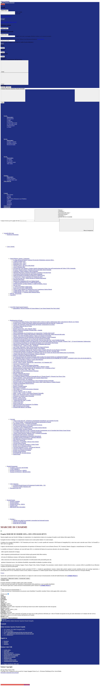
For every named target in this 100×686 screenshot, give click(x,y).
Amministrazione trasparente (11, 661)
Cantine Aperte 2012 (18, 401)
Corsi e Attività (11, 246)
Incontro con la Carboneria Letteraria (22, 446)
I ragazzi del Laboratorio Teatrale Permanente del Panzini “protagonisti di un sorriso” (34, 324)
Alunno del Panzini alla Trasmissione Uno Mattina (25, 404)
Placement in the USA (15, 488)
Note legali (6, 651)
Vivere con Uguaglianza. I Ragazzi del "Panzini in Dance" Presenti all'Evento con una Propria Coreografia (39, 349)
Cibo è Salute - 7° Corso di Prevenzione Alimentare (26, 365)
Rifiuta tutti (13, 578)
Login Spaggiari (40, 39)
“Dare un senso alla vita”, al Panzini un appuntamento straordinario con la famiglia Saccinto (35, 420)
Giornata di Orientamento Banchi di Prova (23, 383)
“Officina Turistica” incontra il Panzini (22, 429)
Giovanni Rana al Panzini (19, 443)
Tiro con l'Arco (17, 285)
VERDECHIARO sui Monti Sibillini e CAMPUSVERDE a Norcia (30, 283)
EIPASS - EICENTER (15, 293)
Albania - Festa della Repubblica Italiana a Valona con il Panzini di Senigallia (32, 335)
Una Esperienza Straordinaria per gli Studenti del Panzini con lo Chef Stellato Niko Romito (35, 342)
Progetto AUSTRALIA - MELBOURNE (20, 472)
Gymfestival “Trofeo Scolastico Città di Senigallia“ (25, 271)
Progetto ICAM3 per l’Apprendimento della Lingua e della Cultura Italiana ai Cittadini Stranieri (36, 382)
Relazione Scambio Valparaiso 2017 (22, 486)
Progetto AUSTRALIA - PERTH (18, 470)
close (2, 102)
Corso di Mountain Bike (19, 267)
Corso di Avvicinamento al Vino (21, 363)
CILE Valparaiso (14, 484)
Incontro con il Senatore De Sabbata (22, 450)
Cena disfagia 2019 (18, 327)
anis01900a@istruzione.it (19, 632)
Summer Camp (13, 505)
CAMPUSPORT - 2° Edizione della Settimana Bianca (26, 292)
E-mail (17, 36)
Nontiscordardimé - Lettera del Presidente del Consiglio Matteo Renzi (30, 377)
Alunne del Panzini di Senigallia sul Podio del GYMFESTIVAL (29, 275)
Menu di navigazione (88, 230)
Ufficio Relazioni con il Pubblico (12, 654)
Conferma (8, 87)
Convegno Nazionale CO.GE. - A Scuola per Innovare (26, 447)
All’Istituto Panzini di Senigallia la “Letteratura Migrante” (27, 437)
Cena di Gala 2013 (17, 390)
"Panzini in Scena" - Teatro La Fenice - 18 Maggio (25, 345)
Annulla (3, 87)
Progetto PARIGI (14, 503)
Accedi (2, 4)
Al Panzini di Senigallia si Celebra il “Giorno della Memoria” (28, 359)
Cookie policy (7, 650)
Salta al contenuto (5, 1)
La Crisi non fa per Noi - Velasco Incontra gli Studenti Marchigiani (29, 278)
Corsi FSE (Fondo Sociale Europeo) (19, 307)
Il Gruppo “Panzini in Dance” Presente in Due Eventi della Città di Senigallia (32, 269)
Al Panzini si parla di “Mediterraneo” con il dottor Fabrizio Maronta (29, 427)
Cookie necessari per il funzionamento (10, 589)
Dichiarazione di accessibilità (11, 655)
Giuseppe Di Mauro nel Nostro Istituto (22, 448)
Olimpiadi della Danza (18, 279)
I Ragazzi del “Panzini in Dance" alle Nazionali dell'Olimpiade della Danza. (32, 344)
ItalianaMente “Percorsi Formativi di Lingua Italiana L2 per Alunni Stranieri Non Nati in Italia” (36, 308)
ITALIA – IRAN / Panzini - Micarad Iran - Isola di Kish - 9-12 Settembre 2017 (32, 362)
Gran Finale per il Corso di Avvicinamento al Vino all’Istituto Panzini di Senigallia (33, 380)
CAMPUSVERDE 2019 (19, 261)
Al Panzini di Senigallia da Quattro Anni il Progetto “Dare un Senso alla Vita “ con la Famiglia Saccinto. (39, 340)
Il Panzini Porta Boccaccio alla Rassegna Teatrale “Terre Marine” (29, 348)
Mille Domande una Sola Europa (21, 406)
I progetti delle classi (64, 212)
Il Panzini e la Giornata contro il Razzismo (23, 396)
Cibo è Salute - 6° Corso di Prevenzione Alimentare (26, 370)
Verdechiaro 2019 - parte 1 (19, 264)
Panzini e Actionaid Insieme (20, 386)
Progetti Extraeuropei (12, 466)
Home (60, 210)
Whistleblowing (8, 658)
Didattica (61, 211)
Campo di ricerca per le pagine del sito (10, 220)
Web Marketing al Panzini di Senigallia (22, 439)
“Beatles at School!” (18, 331)
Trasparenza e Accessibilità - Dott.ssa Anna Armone (26, 441)
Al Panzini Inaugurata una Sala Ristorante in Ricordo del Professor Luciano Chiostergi (34, 337)
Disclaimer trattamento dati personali (10, 672)
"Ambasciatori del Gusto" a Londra (22, 400)
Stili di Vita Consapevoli (19, 440)
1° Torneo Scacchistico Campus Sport (22, 286)
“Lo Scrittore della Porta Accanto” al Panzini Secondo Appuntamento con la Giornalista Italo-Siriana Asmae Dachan (41, 430)
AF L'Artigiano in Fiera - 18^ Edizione (22, 379)
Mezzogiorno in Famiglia (19, 387)
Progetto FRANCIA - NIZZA (17, 504)
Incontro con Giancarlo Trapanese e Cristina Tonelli (26, 444)
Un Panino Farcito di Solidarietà (21, 375)
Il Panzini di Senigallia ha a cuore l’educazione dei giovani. (27, 425)
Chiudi (2, 48)
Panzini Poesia (16, 454)
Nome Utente (18, 12)
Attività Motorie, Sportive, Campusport (20, 258)
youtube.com (4, 594)
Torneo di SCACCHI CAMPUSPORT (22, 288)
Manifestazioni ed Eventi (16, 320)
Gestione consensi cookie (10, 659)
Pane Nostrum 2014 (18, 372)
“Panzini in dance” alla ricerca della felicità (23, 265)
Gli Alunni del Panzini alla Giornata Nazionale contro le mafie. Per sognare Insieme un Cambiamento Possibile (40, 356)
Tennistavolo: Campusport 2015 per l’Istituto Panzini (26, 281)
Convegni (12, 419)
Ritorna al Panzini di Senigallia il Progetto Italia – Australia (27, 330)
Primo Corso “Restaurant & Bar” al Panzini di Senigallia (27, 394)
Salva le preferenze (12, 618)
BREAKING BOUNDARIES (17, 507)
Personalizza (4, 578)
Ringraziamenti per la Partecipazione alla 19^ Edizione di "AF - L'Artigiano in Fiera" (34, 368)
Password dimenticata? (6, 16)
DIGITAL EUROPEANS (19, 522)
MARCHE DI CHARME (19, 523)
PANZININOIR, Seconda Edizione (22, 453)
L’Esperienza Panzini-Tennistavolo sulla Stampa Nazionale (27, 274)
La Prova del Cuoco (18, 385)
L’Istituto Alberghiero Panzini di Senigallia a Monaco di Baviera (29, 354)
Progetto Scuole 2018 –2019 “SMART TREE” (24, 328)
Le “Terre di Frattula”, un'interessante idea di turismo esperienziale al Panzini (32, 422)
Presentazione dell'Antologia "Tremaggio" (23, 434)
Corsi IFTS (13, 295)
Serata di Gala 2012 (18, 403)
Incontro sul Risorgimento (19, 451)
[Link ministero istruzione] (7, 2)
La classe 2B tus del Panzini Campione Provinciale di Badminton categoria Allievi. (33, 260)
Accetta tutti (24, 578)
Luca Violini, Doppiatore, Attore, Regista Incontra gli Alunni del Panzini (31, 347)
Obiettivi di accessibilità (9, 657)
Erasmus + (62, 215)
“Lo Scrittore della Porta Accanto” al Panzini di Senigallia (27, 432)
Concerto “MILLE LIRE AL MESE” (22, 392)
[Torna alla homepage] (50, 88)
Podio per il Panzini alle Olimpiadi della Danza (24, 355)
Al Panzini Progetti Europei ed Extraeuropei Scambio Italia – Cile (29, 485)
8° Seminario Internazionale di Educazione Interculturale (27, 436)
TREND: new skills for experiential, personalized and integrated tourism (31, 520)
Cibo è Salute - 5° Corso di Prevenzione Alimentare (26, 389)
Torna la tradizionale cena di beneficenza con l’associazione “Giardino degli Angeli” (34, 333)
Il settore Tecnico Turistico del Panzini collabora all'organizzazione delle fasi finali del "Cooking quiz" (38, 323)
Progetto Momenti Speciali (19, 399)
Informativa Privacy (9, 652)
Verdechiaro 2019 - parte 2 (19, 262)
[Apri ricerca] (87, 95)
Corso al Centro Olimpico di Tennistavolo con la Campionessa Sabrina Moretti (32, 289)
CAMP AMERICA (15, 469)
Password (17, 13)
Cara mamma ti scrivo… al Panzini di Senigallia (25, 423)
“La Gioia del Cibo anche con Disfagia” (23, 426)
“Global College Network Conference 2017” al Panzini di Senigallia (30, 433)
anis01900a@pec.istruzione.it (20, 633)
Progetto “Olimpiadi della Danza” (21, 373)
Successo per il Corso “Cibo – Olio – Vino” (24, 369)
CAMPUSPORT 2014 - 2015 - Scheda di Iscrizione (26, 290)
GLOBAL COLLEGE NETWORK (19, 467)
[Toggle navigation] (13, 95)
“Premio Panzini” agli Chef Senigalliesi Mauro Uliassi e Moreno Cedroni (31, 366)
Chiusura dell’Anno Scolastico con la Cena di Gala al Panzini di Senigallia (31, 338)
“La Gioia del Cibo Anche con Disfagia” (23, 361)
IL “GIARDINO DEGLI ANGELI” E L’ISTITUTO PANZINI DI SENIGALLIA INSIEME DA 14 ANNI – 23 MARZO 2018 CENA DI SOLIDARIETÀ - (52, 358)
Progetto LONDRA (15, 501)
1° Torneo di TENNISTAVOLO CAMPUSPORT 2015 (27, 282)
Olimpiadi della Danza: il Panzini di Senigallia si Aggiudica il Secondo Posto (32, 272)
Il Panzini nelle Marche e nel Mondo (22, 407)
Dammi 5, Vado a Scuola (19, 397)
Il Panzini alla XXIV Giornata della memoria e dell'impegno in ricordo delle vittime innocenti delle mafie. (39, 334)
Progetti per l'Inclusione (13, 234)
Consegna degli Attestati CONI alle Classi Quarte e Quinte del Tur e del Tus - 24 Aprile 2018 (36, 351)
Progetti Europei (63, 214)
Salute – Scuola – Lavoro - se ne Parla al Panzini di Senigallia (28, 393)
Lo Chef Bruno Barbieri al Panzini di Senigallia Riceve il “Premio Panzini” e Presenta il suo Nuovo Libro (39, 376)
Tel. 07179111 (9, 631)
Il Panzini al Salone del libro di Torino (22, 326)
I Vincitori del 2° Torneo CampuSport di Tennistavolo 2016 (27, 276)
